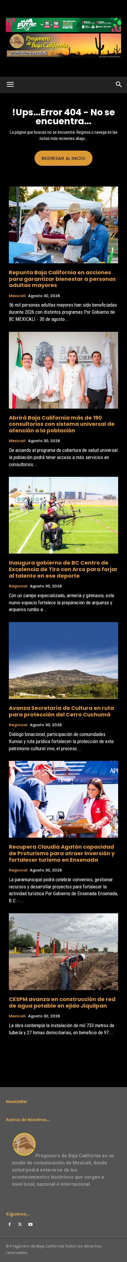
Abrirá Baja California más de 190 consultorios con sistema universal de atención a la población (62, 424)
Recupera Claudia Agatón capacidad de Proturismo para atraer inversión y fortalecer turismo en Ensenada (62, 853)
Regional (18, 586)
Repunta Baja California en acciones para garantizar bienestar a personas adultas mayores (62, 279)
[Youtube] (30, 1224)
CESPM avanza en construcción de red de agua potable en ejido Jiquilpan (62, 1002)
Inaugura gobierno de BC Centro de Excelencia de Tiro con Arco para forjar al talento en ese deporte (63, 569)
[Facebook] (9, 1224)
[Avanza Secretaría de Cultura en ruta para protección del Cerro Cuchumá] (63, 660)
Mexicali (17, 296)
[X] (20, 1224)
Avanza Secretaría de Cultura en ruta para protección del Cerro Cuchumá (61, 711)
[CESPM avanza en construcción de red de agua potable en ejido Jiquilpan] (63, 951)
